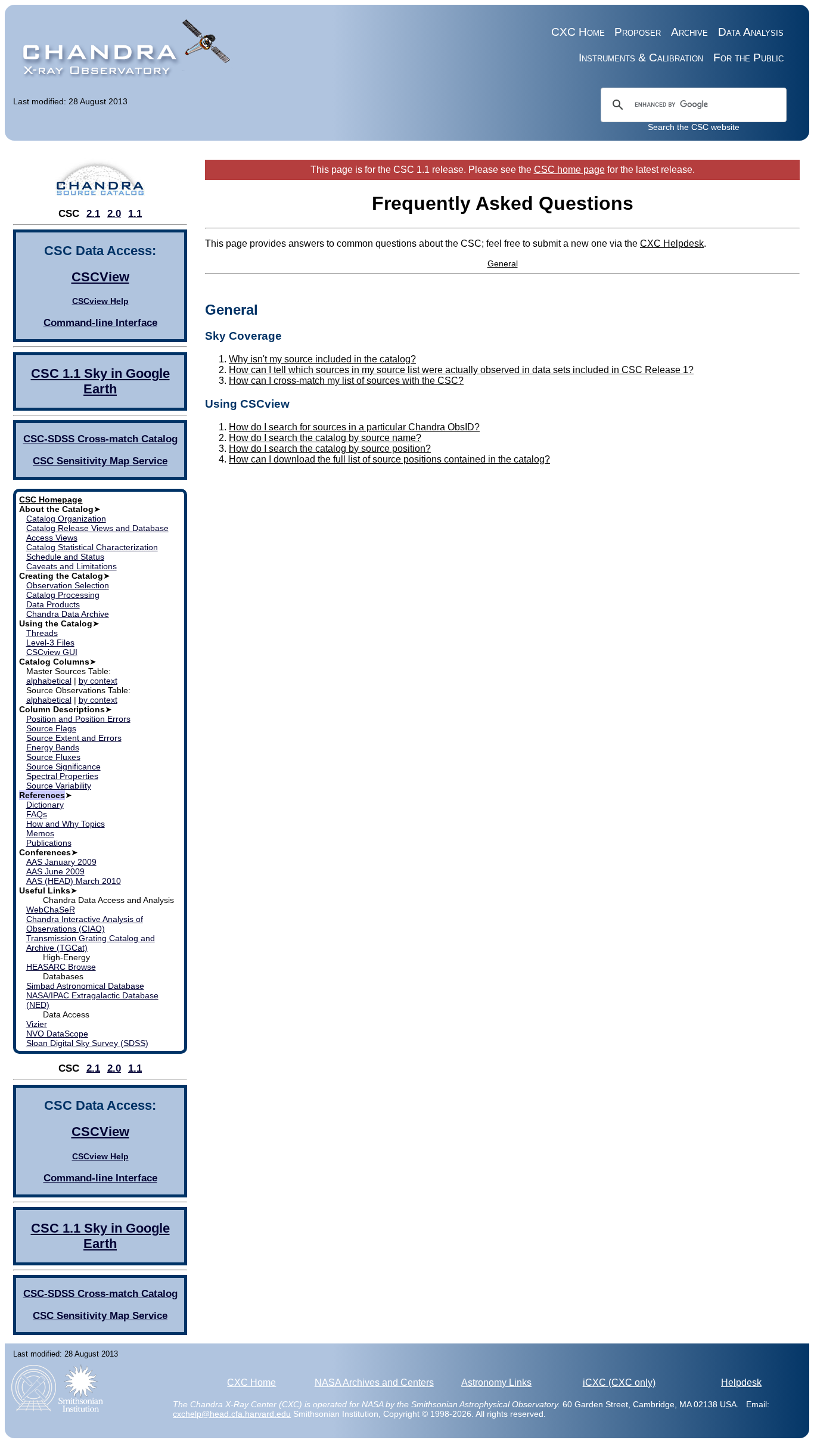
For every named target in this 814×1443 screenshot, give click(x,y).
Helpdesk (741, 1382)
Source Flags (51, 728)
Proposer (637, 32)
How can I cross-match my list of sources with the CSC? (346, 381)
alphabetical (49, 680)
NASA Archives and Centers (374, 1382)
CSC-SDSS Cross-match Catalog (100, 439)
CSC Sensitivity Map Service (100, 461)
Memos (40, 833)
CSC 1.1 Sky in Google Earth (100, 381)
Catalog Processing (63, 595)
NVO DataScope (57, 1033)
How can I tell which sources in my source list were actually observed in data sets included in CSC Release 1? (461, 370)
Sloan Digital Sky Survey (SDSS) (87, 1043)
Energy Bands (52, 747)
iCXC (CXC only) (619, 1382)
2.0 (114, 213)
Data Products (53, 604)
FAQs (36, 814)
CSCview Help (100, 301)
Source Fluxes (53, 757)
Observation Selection (67, 585)
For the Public (748, 57)
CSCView (100, 276)
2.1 (93, 213)
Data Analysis (751, 32)
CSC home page (569, 170)
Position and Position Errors (78, 719)
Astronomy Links (496, 1382)
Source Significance (63, 766)
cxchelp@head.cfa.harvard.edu (232, 1414)
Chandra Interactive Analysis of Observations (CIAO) (84, 923)
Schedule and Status (65, 556)
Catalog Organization (66, 518)
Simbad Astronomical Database (85, 986)
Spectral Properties (62, 776)
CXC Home (578, 32)
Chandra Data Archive (67, 614)
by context (98, 680)
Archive (689, 32)
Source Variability (58, 785)
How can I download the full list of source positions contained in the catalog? (389, 459)
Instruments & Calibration (641, 57)
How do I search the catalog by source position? (330, 448)
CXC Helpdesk (672, 243)
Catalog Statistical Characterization (92, 547)
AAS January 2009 (61, 862)
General (502, 263)
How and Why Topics (65, 823)
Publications (49, 843)
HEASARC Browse (61, 967)
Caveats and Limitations (71, 566)
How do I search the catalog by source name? (325, 438)
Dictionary (45, 804)
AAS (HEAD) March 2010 (73, 881)
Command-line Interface (100, 322)
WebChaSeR (50, 909)
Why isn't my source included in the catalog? (322, 359)
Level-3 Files (50, 642)
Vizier (36, 1024)
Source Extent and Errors (74, 738)
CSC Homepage (50, 499)
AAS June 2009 (55, 871)
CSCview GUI (51, 652)
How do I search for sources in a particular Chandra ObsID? (354, 427)
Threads (42, 633)
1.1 (135, 213)
